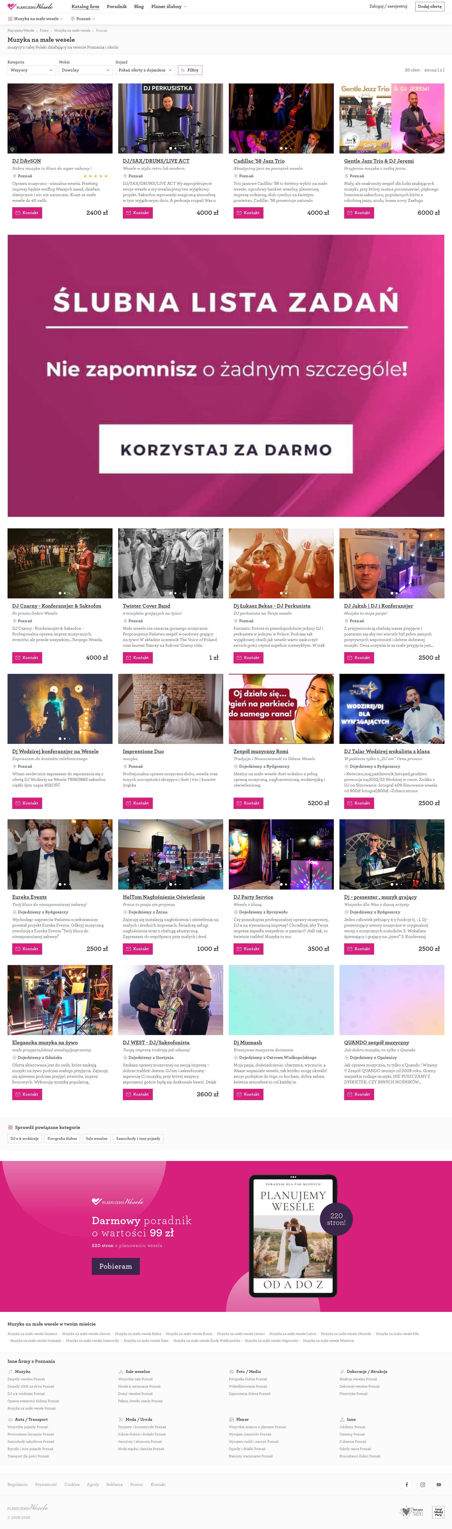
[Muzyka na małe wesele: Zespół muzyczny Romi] (281, 709)
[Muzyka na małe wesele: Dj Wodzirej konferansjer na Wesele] (60, 709)
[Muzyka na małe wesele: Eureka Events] (60, 854)
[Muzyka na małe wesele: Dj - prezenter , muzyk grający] (391, 854)
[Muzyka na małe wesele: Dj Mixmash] (281, 1000)
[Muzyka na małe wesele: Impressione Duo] (170, 709)
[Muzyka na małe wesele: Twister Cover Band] (170, 563)
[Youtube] (438, 1484)
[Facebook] (406, 1484)
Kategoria (16, 62)
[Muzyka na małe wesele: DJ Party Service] (281, 854)
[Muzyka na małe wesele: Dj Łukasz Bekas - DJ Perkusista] (281, 563)
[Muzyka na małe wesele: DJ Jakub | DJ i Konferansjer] (391, 563)
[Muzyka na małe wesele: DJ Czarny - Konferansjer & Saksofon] (60, 563)
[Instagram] (422, 1484)
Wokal (64, 62)
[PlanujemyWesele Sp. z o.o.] (28, 1507)
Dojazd (121, 62)
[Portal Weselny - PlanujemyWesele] (30, 6)
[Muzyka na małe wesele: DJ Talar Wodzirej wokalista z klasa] (391, 709)
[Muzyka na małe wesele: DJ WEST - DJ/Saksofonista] (170, 1000)
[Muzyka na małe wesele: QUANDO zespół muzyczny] (391, 1000)
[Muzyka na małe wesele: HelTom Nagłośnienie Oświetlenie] (170, 854)
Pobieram (115, 1266)
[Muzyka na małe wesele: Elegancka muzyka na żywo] (60, 1000)
